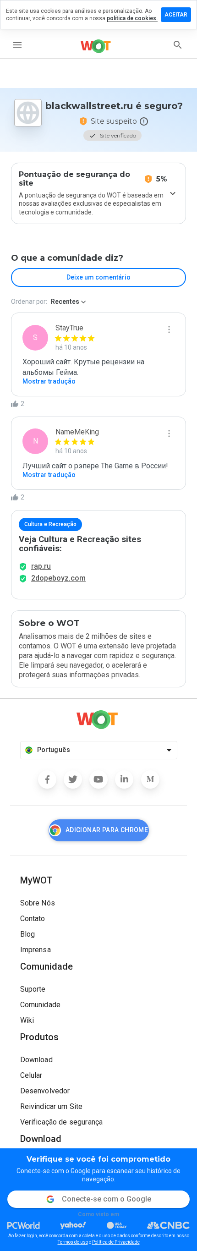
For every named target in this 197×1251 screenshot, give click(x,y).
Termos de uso (73, 1242)
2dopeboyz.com (58, 578)
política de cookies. (132, 18)
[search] (178, 45)
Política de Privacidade (116, 1242)
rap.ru (41, 566)
